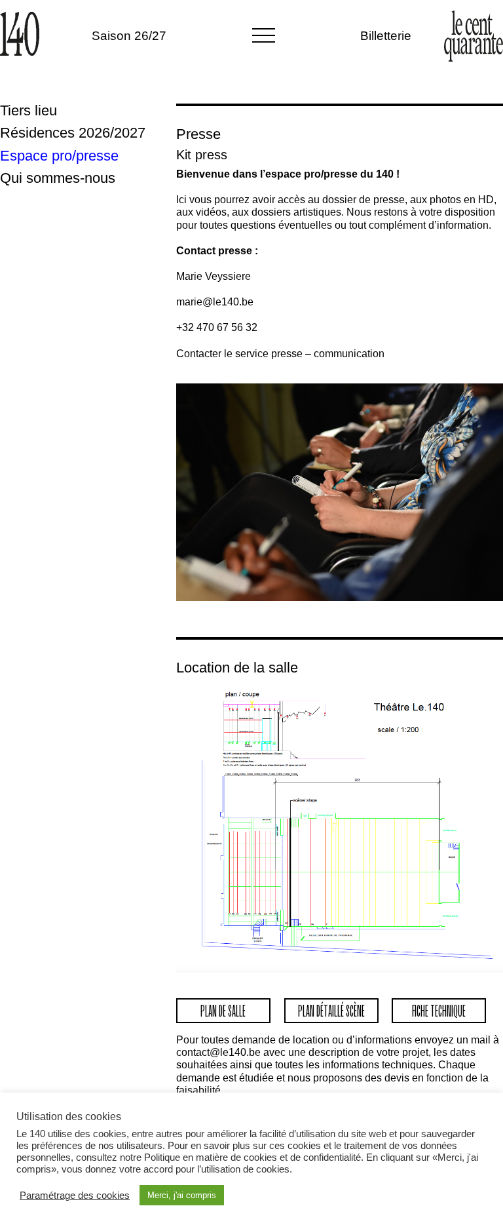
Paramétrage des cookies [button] (75, 1195)
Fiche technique (439, 1010)
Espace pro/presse (59, 156)
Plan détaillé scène (331, 1010)
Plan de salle (223, 1010)
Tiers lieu (28, 111)
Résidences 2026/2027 (72, 133)
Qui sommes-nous (57, 178)
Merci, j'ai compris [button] (181, 1195)
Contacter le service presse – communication (280, 353)
